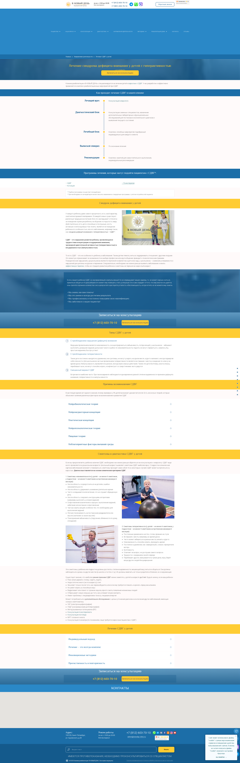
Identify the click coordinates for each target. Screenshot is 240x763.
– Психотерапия (128, 183)
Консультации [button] (85, 31)
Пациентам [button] (54, 31)
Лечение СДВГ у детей (103, 57)
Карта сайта (170, 760)
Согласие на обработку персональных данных (154, 760)
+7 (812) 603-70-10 (119, 3)
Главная (68, 57)
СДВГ (69, 183)
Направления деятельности (123, 31)
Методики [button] (141, 31)
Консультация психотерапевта (80, 612)
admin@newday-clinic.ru (137, 737)
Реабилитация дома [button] (158, 31)
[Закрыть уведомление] (236, 736)
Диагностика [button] (101, 31)
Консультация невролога (118, 101)
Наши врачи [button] (69, 31)
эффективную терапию (75, 266)
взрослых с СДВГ (135, 83)
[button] (165, 4)
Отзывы (186, 31)
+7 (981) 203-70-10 (119, 6)
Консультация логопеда (77, 615)
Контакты (175, 31)
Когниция (71, 186)
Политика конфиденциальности (135, 760)
